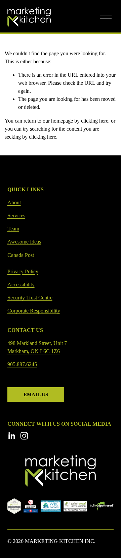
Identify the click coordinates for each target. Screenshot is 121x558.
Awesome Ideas (24, 242)
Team (13, 228)
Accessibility (21, 284)
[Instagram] (24, 436)
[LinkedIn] (11, 436)
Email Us (36, 394)
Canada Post (20, 255)
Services (16, 215)
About (14, 202)
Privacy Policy (22, 271)
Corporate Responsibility (33, 310)
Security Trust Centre (29, 297)
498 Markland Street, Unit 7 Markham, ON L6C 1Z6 (37, 347)
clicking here (94, 121)
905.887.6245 (22, 364)
